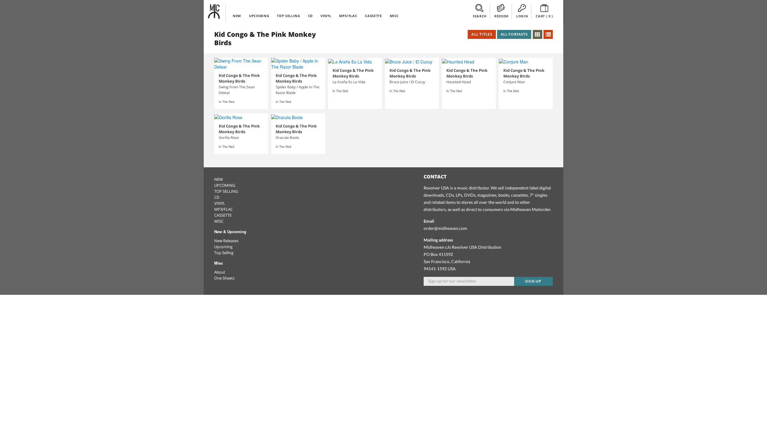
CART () (544, 16)
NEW (237, 15)
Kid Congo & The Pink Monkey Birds (239, 78)
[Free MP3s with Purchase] (350, 61)
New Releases (226, 240)
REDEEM (501, 16)
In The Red (226, 102)
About (219, 272)
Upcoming (223, 246)
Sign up (533, 281)
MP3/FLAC (348, 15)
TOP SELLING (288, 15)
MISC (394, 15)
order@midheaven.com (445, 228)
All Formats (514, 34)
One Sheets (224, 278)
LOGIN (522, 16)
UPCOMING (259, 15)
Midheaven (214, 11)
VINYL (326, 15)
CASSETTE (373, 15)
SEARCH (480, 16)
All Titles (481, 34)
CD (310, 15)
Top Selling (223, 252)
